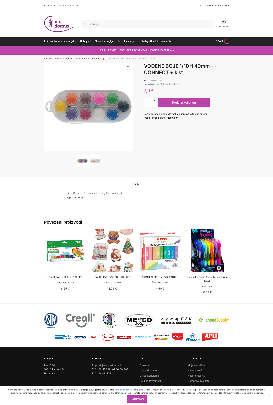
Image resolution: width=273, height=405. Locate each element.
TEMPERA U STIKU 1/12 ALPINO (65, 277)
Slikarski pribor (82, 58)
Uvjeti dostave (148, 370)
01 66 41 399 (222, 5)
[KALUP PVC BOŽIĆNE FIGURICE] (112, 250)
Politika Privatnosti (151, 380)
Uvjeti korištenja (149, 375)
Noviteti (160, 84)
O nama (144, 365)
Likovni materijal (63, 58)
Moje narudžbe (196, 365)
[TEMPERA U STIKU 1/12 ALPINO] (65, 250)
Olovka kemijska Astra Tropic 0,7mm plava (207, 279)
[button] (128, 67)
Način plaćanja (196, 375)
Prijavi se (223, 26)
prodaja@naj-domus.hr (165, 117)
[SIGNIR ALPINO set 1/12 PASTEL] (160, 250)
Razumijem (137, 398)
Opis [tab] (136, 184)
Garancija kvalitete (198, 380)
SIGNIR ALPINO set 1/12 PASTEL (160, 277)
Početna (48, 58)
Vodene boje (98, 58)
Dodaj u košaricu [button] (65, 299)
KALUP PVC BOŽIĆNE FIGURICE (113, 277)
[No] (269, 395)
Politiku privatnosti (124, 389)
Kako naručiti (195, 370)
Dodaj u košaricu (184, 102)
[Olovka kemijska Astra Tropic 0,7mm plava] (207, 250)
